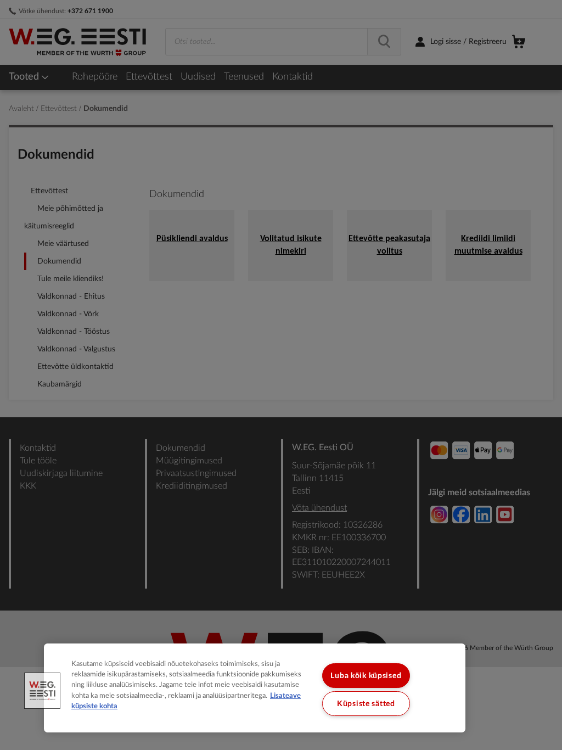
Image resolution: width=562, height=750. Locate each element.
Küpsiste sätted (366, 703)
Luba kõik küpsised (365, 675)
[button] (42, 690)
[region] (254, 687)
